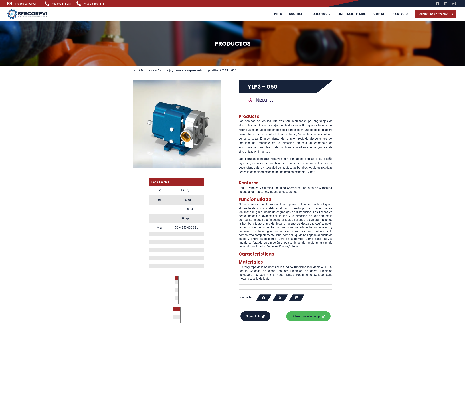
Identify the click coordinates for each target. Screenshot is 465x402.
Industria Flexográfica (283, 191)
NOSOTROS (296, 14)
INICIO (278, 14)
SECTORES (379, 14)
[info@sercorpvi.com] (9, 3)
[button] (263, 297)
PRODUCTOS (319, 14)
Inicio (134, 70)
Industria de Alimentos (317, 188)
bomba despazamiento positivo (196, 70)
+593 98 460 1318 (94, 3)
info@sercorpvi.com (26, 3)
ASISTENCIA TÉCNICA (352, 14)
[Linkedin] (445, 3)
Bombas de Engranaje (156, 70)
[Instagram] (454, 3)
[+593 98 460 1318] (78, 3)
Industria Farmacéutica (253, 191)
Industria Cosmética (288, 188)
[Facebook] (437, 3)
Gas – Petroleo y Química (256, 188)
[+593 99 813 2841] (47, 3)
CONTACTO (400, 14)
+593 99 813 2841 (62, 3)
